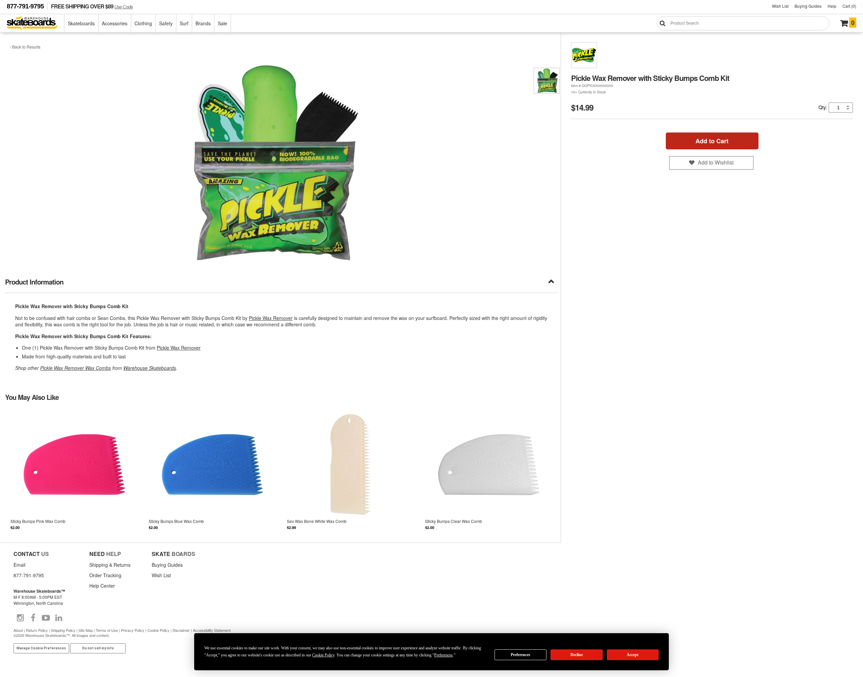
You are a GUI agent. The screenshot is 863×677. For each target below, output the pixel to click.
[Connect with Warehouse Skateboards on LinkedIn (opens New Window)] (59, 618)
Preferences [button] (443, 655)
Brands (203, 23)
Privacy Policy (132, 630)
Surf (184, 23)
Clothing (143, 23)
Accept (632, 654)
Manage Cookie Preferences (41, 648)
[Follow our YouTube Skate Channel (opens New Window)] (46, 618)
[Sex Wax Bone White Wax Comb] (350, 471)
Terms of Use (107, 630)
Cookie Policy (158, 630)
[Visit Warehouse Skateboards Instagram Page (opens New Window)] (20, 618)
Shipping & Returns (109, 564)
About (18, 630)
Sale (222, 23)
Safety (166, 23)
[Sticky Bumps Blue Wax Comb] (212, 471)
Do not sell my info (98, 648)
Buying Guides (808, 6)
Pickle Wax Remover (271, 318)
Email (19, 564)
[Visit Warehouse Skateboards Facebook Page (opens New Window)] (33, 618)
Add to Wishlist (716, 162)
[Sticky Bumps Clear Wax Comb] (489, 471)
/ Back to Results (25, 47)
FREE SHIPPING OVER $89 (92, 6)
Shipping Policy (63, 630)
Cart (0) (849, 6)
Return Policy (37, 630)
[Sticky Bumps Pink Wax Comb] (74, 471)
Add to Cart (711, 141)
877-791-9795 (25, 6)
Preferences (520, 654)
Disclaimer (181, 630)
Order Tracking (105, 575)
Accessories (114, 23)
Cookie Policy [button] (323, 655)
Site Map (86, 630)
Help (832, 6)
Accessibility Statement (212, 630)
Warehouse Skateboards (149, 367)
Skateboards (81, 23)
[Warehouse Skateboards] (35, 23)
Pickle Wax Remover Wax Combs (75, 367)
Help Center (102, 585)
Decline (576, 654)
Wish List (780, 6)
